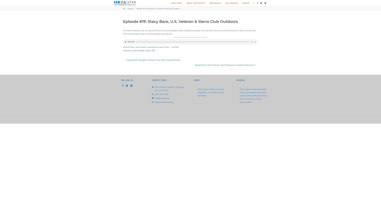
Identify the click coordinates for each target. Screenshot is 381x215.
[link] (253, 3)
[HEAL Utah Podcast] (125, 3)
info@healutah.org (162, 98)
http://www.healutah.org (164, 102)
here (129, 34)
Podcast (130, 9)
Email (148, 50)
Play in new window (138, 47)
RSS (153, 50)
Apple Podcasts (138, 50)
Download (152, 47)
